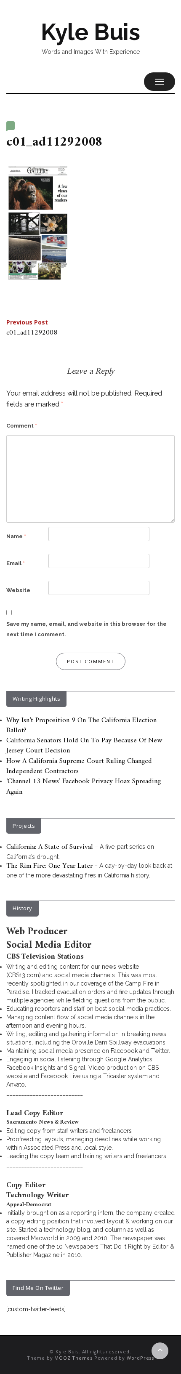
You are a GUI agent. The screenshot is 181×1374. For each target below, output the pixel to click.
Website (18, 590)
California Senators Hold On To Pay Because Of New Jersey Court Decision (84, 745)
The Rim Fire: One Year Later (49, 866)
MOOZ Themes (73, 1358)
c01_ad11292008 (31, 328)
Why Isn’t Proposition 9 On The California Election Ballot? (81, 725)
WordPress (140, 1358)
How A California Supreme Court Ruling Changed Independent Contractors (79, 766)
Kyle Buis (90, 32)
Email (15, 563)
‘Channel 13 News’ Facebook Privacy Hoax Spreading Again (83, 786)
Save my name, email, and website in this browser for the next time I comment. (86, 629)
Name (16, 536)
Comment (21, 426)
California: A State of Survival (49, 847)
